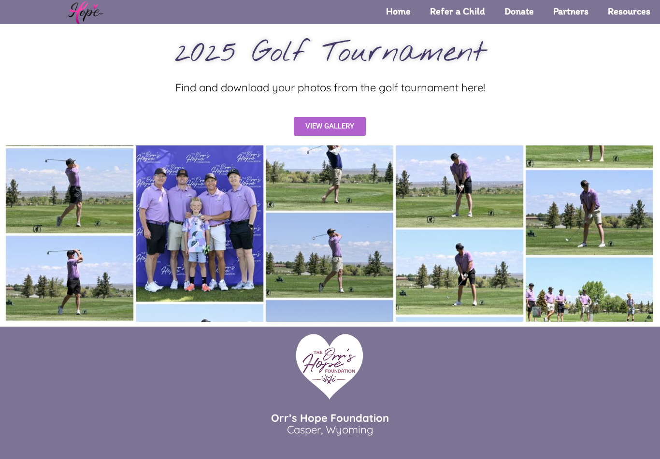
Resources (629, 11)
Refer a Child (457, 11)
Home (398, 11)
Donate (519, 11)
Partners (570, 11)
